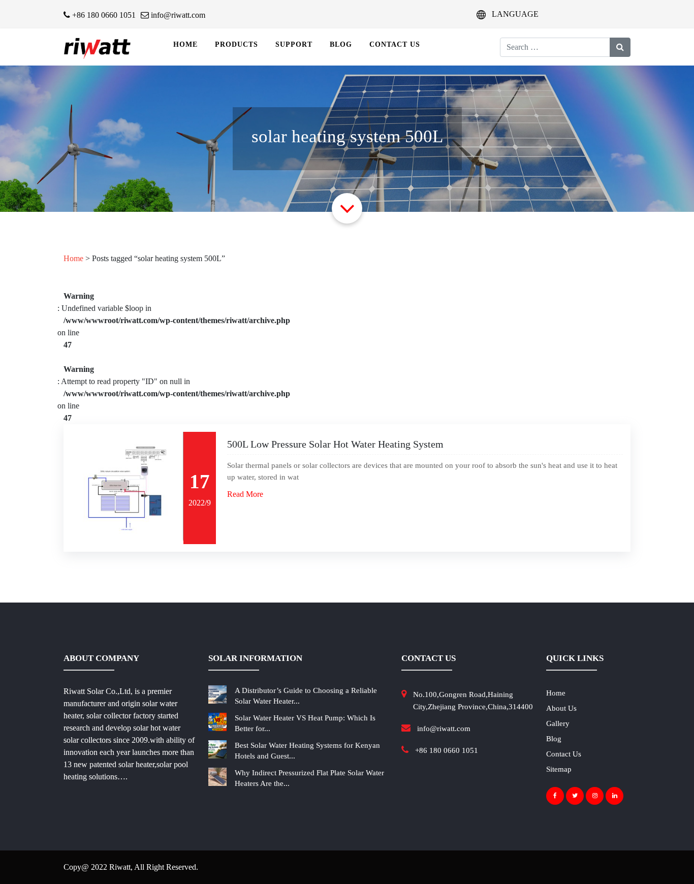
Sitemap (559, 769)
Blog (341, 44)
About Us (561, 708)
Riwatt (120, 867)
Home (185, 44)
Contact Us (394, 44)
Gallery (558, 723)
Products (236, 44)
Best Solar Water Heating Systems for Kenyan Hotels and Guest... (307, 750)
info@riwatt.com (177, 15)
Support (293, 44)
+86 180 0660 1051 (103, 15)
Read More (245, 494)
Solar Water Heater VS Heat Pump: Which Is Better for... (305, 723)
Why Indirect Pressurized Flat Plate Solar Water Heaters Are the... (309, 778)
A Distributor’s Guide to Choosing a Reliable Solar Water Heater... (306, 695)
